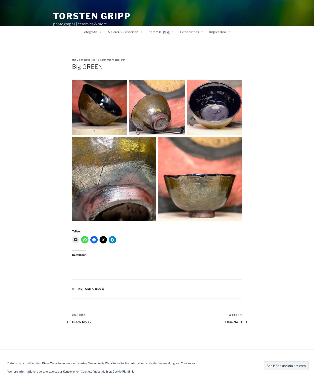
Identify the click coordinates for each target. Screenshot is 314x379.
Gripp (120, 60)
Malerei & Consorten (123, 32)
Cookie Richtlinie (123, 371)
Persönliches (189, 32)
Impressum (217, 32)
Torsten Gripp (92, 16)
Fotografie (90, 32)
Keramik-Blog (91, 288)
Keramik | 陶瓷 (159, 32)
